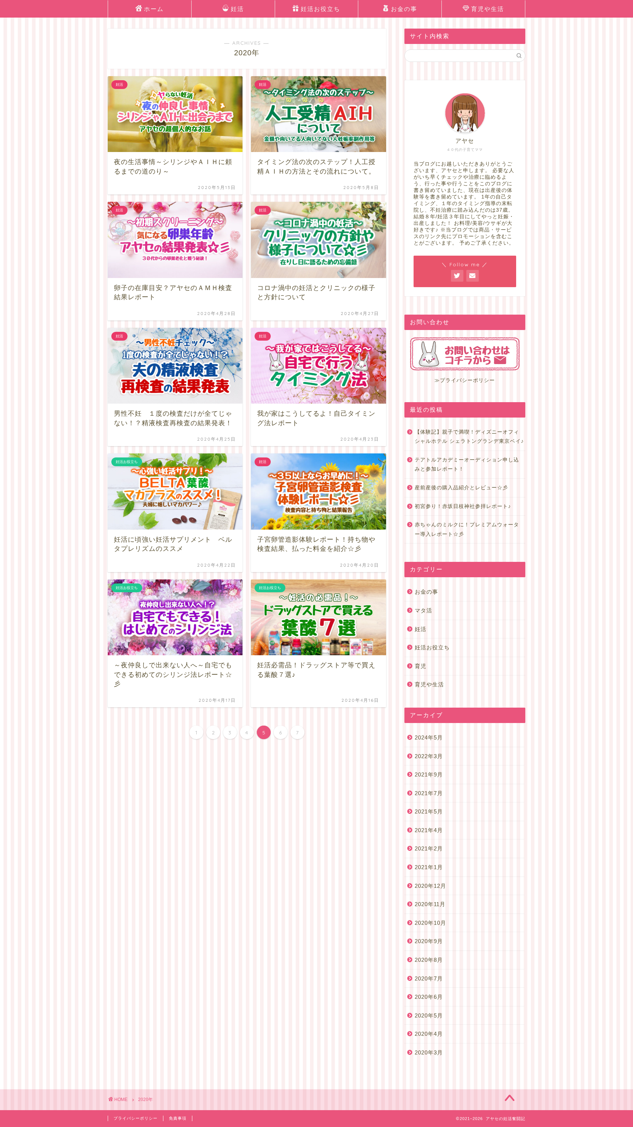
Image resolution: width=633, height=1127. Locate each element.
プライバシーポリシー (136, 1118)
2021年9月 (429, 774)
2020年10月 (430, 923)
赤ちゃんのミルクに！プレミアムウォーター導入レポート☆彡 (467, 529)
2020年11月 (430, 904)
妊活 (237, 8)
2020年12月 (430, 886)
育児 (420, 666)
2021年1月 (429, 867)
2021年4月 (429, 830)
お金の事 (404, 8)
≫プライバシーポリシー (464, 380)
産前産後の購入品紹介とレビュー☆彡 (461, 487)
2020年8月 (429, 960)
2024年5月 (429, 737)
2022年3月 (429, 756)
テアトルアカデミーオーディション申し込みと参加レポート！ (467, 464)
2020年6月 (429, 997)
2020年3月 (429, 1052)
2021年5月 (429, 811)
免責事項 (177, 1118)
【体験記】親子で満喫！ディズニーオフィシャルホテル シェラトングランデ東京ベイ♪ (469, 436)
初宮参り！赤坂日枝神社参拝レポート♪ (463, 506)
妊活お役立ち (320, 8)
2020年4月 (429, 1034)
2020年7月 (429, 978)
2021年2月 (429, 848)
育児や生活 (487, 8)
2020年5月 (429, 1015)
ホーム (154, 8)
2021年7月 (429, 793)
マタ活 (423, 610)
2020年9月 (429, 941)
